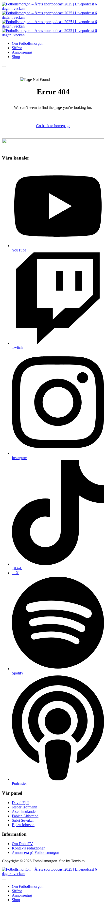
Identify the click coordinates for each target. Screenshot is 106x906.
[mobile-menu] (4, 66)
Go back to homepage (53, 126)
